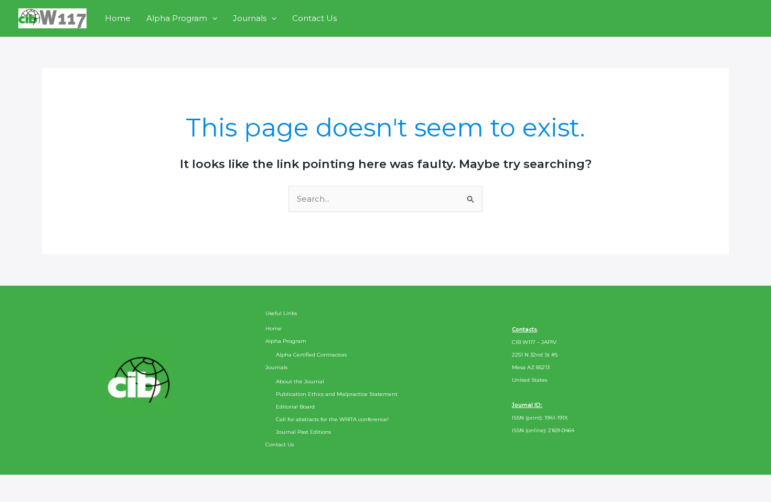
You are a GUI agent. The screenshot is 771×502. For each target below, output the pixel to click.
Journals (249, 18)
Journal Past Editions (303, 431)
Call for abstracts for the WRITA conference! (332, 419)
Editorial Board (295, 406)
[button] (212, 18)
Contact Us (314, 18)
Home (118, 18)
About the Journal (300, 381)
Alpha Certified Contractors (311, 354)
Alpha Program (176, 18)
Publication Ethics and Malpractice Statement (337, 394)
